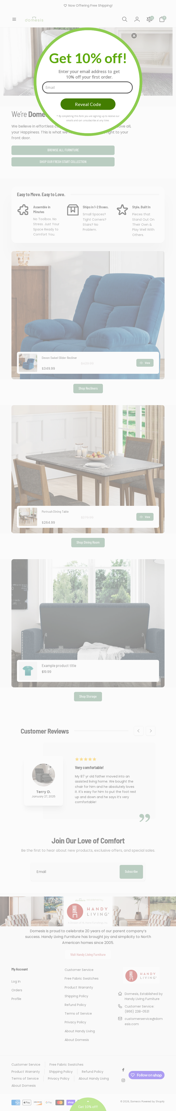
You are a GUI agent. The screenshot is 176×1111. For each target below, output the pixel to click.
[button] (134, 35)
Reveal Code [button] (88, 104)
